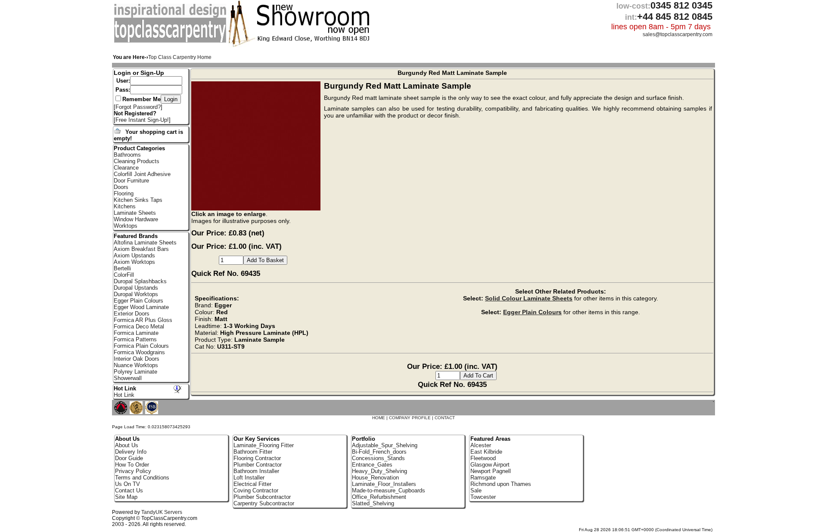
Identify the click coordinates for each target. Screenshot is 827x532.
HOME (378, 417)
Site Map (126, 497)
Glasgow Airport (490, 464)
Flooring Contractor (257, 458)
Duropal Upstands (136, 288)
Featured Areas (490, 439)
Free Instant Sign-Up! (142, 120)
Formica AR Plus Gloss (143, 320)
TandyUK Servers (161, 512)
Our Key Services (256, 439)
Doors (121, 187)
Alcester (480, 445)
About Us (126, 445)
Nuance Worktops (136, 365)
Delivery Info (130, 451)
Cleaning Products (136, 161)
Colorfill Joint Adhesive (142, 174)
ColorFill (124, 275)
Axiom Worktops (134, 262)
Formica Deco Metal (139, 326)
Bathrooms (127, 155)
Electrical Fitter (252, 484)
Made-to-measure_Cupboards (388, 490)
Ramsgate (483, 477)
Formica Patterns (135, 339)
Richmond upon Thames (500, 484)
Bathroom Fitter (252, 451)
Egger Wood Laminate (141, 307)
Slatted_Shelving (373, 503)
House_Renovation (375, 477)
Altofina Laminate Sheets (145, 242)
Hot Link (125, 388)
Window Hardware (136, 219)
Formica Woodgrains (139, 352)
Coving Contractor (255, 490)
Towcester (483, 497)
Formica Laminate (136, 333)
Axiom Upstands (134, 255)
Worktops (125, 226)
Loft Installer (248, 477)
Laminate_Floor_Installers (384, 484)
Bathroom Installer (256, 471)
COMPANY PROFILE (410, 417)
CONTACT (445, 417)
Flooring (124, 193)
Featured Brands (136, 236)
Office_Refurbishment (379, 497)
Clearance (126, 167)
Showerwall (128, 378)
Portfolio (363, 439)
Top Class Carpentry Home (179, 57)
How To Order (132, 464)
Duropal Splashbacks (140, 281)
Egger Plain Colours (532, 312)
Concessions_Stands (378, 458)
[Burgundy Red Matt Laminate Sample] (257, 208)
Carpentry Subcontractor (263, 503)
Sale (476, 490)
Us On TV (127, 484)
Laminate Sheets (135, 213)
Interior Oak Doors (136, 359)
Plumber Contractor (257, 464)
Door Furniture (131, 180)
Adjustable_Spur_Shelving (384, 445)
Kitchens (125, 206)
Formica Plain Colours (141, 346)
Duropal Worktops (136, 294)
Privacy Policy (133, 471)
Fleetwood (483, 458)
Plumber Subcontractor (262, 497)
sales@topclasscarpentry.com (677, 34)
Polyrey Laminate (135, 371)
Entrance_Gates (372, 464)
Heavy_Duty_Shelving (379, 471)
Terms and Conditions (142, 477)
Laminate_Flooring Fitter (263, 445)
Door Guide (129, 458)
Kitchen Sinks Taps (138, 200)
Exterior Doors (131, 313)
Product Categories (139, 148)
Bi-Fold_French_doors (379, 451)
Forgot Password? (138, 107)
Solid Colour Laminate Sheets (528, 298)
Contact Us (129, 490)
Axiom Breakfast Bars (141, 249)
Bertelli (122, 268)
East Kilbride (486, 451)
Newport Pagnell (490, 471)
